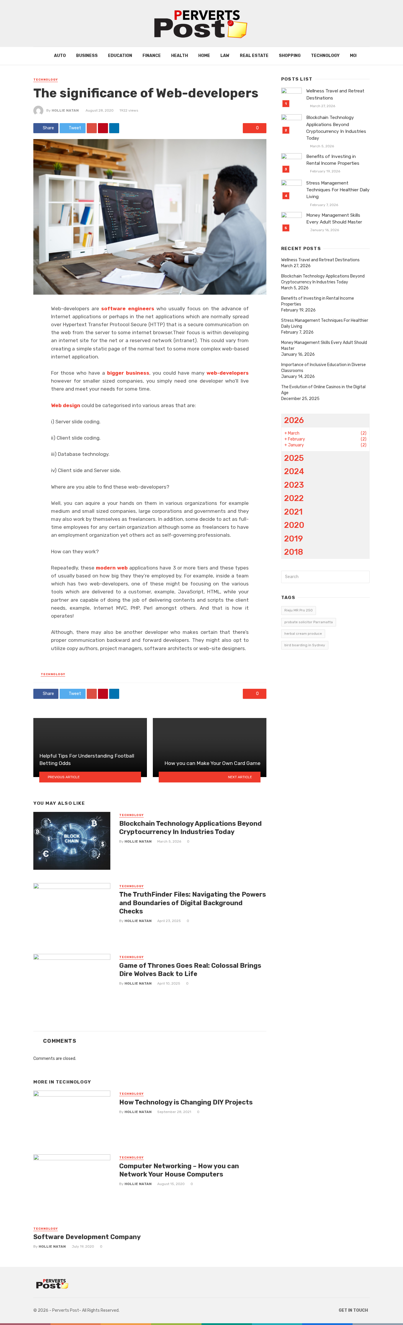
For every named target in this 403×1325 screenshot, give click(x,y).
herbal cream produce (303, 634)
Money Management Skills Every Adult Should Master (334, 219)
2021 (293, 512)
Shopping (290, 55)
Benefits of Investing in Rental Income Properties (332, 160)
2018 (293, 552)
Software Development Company (87, 1237)
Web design (65, 405)
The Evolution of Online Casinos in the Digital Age (323, 389)
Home (204, 55)
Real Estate (254, 55)
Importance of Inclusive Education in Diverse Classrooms (323, 367)
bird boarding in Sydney (304, 645)
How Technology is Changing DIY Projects (186, 1102)
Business (87, 55)
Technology (325, 55)
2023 (294, 485)
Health (179, 55)
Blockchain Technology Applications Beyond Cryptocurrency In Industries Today (190, 828)
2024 (294, 471)
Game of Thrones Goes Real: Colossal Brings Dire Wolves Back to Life (190, 970)
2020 (294, 525)
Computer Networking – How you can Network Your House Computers (179, 1170)
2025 (294, 458)
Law (225, 55)
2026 (294, 420)
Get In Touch (353, 1310)
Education (120, 55)
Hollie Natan (65, 110)
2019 (293, 539)
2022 (294, 498)
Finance (151, 55)
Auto (60, 55)
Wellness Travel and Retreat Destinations (335, 94)
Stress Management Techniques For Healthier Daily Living (338, 189)
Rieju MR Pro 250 (298, 610)
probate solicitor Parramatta (308, 622)
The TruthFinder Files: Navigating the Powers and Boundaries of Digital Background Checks (192, 903)
